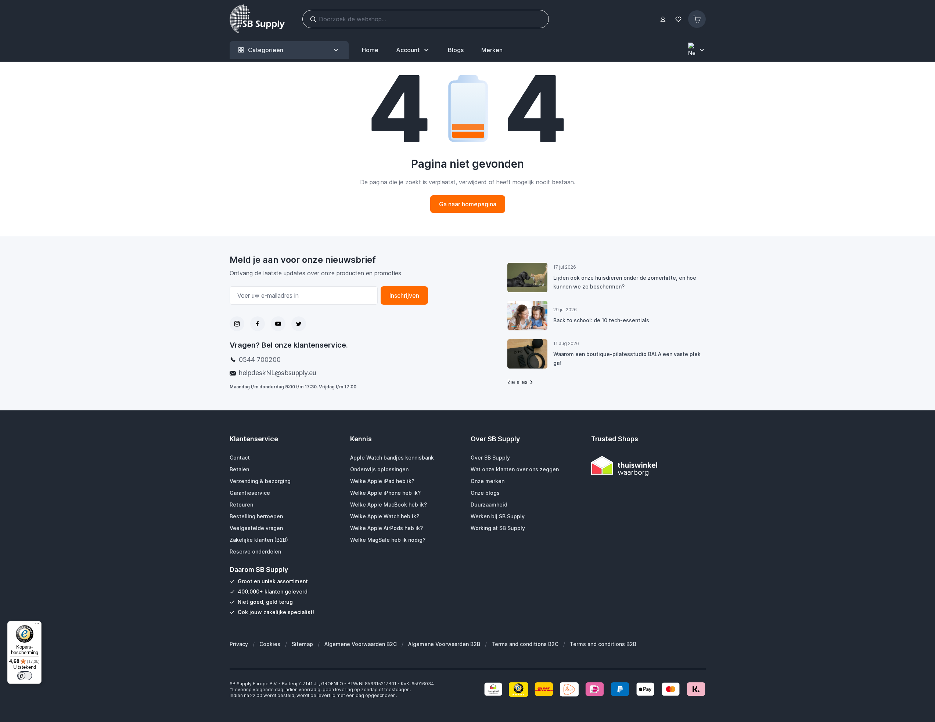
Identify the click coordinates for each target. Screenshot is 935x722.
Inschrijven (404, 295)
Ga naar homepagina (467, 204)
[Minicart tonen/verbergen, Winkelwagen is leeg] (697, 19)
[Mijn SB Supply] (663, 19)
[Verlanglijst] (678, 19)
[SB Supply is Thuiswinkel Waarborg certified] (648, 466)
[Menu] (37, 625)
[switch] (24, 675)
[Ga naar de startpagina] (257, 19)
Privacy (239, 644)
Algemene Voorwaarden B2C (360, 644)
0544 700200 (260, 359)
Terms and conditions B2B (603, 644)
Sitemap (302, 644)
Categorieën (265, 50)
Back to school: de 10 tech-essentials (601, 320)
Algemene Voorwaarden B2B (444, 644)
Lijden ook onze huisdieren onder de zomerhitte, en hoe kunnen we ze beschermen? (624, 282)
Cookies (269, 644)
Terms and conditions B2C (525, 644)
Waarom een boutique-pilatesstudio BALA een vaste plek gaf (627, 358)
